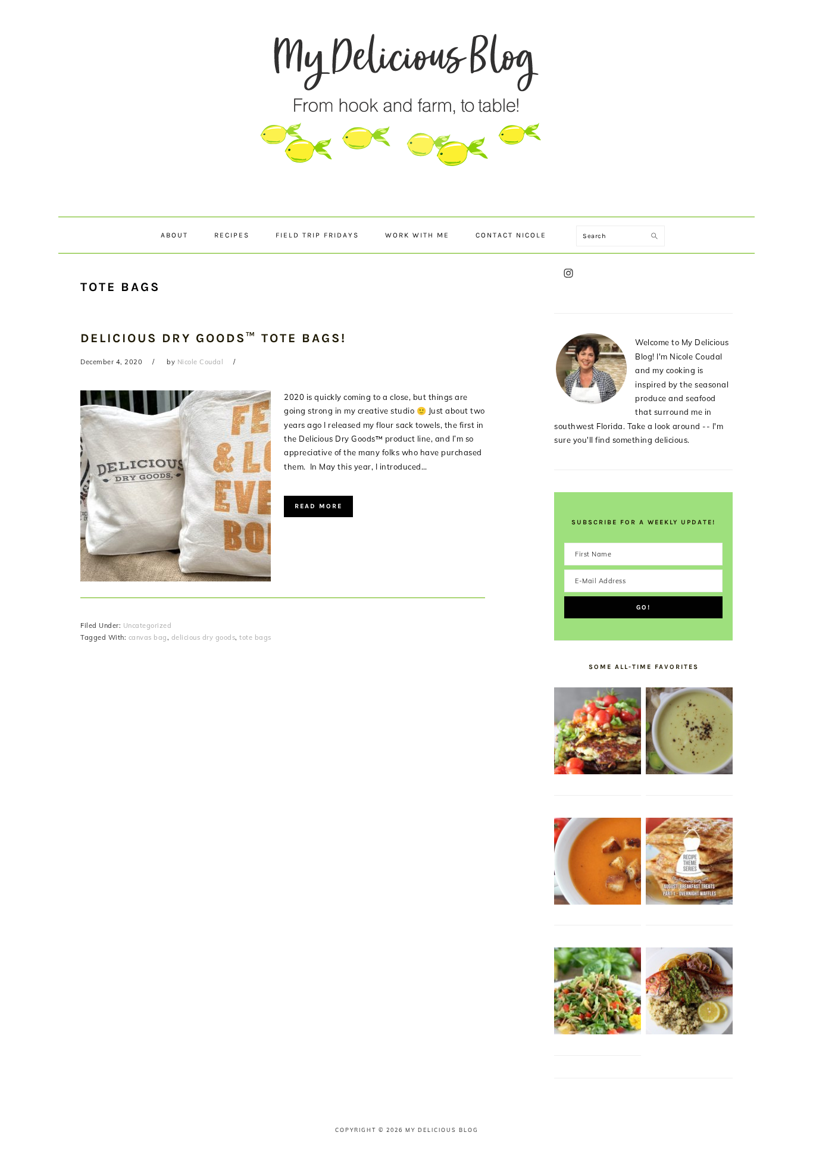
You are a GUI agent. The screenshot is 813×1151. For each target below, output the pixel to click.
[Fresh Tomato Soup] (597, 901)
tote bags (255, 637)
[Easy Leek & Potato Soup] (689, 771)
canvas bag (148, 637)
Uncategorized (147, 625)
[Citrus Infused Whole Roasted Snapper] (689, 1031)
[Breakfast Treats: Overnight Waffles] (689, 901)
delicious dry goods (203, 637)
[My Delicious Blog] (406, 205)
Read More (318, 506)
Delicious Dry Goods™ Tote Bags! (213, 338)
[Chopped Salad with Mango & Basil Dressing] (597, 1031)
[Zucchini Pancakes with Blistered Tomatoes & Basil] (597, 771)
